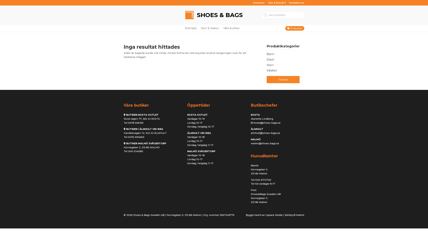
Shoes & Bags (219, 15)
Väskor (272, 70)
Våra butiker (231, 28)
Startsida (190, 28)
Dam (270, 59)
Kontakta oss (296, 3)
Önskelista (296, 28)
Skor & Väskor (210, 28)
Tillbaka (283, 79)
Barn (270, 54)
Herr (270, 65)
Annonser (259, 3)
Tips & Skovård (277, 3)
